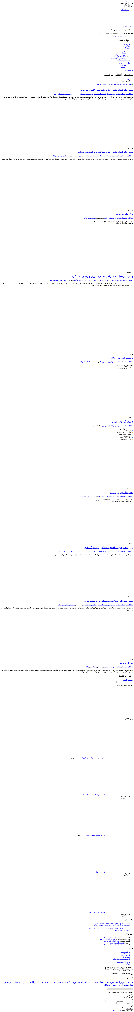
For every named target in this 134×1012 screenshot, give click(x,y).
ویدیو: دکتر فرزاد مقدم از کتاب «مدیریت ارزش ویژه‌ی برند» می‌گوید (102, 276)
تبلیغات (124, 51)
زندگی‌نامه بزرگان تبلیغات (118, 58)
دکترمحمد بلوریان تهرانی (47, 982)
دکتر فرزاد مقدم (63, 982)
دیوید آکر (16, 982)
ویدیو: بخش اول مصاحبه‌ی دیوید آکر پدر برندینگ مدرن (108, 601)
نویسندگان (126, 960)
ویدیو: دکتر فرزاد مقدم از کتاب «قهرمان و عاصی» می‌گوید (107, 90)
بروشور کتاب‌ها (125, 61)
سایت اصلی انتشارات (123, 60)
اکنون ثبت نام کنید (115, 1010)
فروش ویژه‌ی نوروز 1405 (121, 358)
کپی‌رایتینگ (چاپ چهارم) (122, 422)
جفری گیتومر (93, 982)
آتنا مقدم (129, 982)
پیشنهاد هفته (92, 218)
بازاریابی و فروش (120, 55)
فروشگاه (127, 48)
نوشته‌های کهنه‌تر (128, 680)
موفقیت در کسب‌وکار (119, 56)
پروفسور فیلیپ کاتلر (111, 985)
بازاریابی (120, 982)
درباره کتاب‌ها (125, 955)
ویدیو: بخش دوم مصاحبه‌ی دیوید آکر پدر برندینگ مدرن (108, 547)
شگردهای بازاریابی (124, 214)
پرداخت (123, 67)
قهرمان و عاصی (126, 663)
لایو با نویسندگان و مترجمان (121, 959)
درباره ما (127, 44)
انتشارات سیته (129, 94)
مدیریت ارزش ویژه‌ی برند (121, 492)
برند (115, 982)
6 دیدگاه (113, 425)
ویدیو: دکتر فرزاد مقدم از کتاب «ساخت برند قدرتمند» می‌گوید (105, 152)
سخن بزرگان (126, 957)
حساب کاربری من (124, 63)
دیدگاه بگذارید (102, 94)
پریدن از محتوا (129, 1)
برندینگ (124, 53)
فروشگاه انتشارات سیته (126, 26)
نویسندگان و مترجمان (64, 94)
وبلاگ (128, 46)
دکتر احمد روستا (79, 982)
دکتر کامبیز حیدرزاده (29, 982)
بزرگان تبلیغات (125, 952)
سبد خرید (123, 65)
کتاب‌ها (127, 49)
